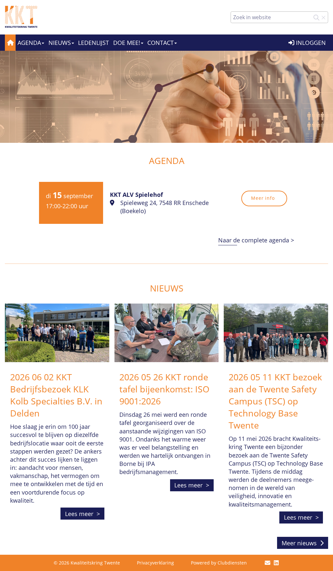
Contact (160, 43)
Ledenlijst (93, 43)
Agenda (29, 43)
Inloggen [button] (310, 43)
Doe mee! (126, 43)
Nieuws (59, 43)
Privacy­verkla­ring (155, 563)
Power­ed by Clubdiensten (219, 563)
